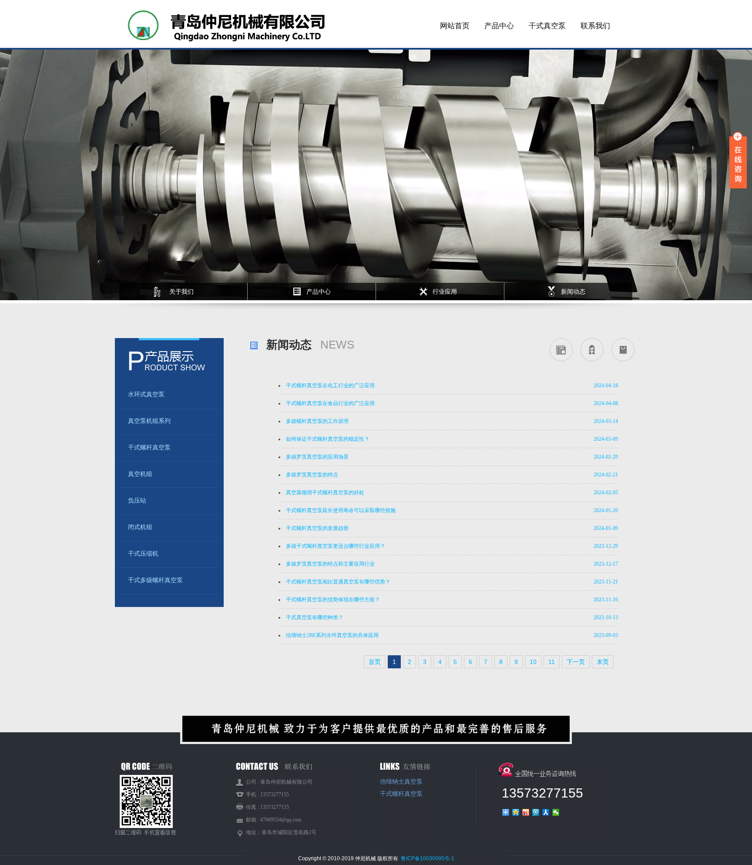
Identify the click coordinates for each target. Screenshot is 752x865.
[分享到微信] (556, 812)
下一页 (576, 661)
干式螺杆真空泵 (149, 447)
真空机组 (140, 474)
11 (551, 661)
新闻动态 (573, 291)
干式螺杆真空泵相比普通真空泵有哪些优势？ (338, 582)
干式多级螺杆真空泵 (155, 580)
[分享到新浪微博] (526, 812)
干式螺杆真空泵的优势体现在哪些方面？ (333, 600)
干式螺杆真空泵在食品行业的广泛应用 (330, 403)
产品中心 (499, 26)
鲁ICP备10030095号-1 (427, 858)
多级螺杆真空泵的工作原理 (317, 421)
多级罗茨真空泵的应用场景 (317, 457)
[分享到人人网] (546, 812)
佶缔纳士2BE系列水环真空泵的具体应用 (332, 635)
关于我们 (181, 291)
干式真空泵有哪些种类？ (314, 617)
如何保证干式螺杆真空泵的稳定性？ (327, 439)
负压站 (137, 500)
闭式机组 (140, 527)
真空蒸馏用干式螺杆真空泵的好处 (325, 492)
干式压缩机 (143, 553)
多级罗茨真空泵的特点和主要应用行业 (330, 564)
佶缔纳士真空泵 (401, 781)
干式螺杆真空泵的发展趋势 (317, 528)
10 (533, 661)
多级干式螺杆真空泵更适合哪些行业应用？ (335, 546)
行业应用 (445, 291)
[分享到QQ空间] (516, 812)
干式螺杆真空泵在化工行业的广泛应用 (330, 385)
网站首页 (455, 26)
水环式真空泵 (146, 394)
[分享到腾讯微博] (536, 812)
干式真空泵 (547, 26)
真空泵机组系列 (149, 421)
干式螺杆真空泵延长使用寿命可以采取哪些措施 (341, 510)
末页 (603, 661)
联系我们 (595, 26)
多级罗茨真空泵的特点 (312, 475)
